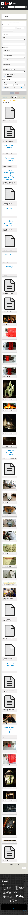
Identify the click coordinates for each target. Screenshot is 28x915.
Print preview (5, 97)
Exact (14, 87)
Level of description (7, 50)
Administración (24, 910)
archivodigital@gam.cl (11, 908)
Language (4, 7)
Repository (5, 37)
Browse (10, 7)
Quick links (1, 7)
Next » (24, 867)
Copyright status (6, 64)
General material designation (9, 69)
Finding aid (5, 59)
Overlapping (7, 87)
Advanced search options (14, 22)
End (15, 82)
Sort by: (19, 97)
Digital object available (7, 55)
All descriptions (8, 76)
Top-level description (7, 42)
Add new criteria (7, 31)
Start (4, 82)
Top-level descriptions (10, 74)
